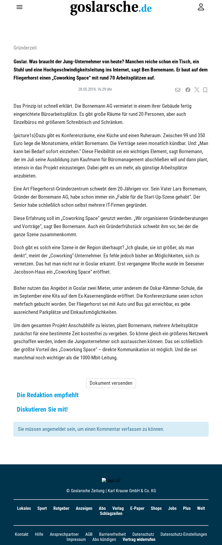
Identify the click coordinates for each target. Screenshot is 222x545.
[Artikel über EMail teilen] (177, 90)
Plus (187, 508)
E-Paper (137, 508)
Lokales (24, 508)
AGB (89, 534)
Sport (42, 508)
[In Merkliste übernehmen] (205, 90)
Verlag (118, 508)
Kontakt (21, 534)
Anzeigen (84, 508)
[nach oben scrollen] (213, 536)
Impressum (76, 539)
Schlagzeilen (111, 513)
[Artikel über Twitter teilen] (197, 90)
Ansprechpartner (64, 534)
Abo (102, 508)
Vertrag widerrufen (139, 539)
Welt (201, 508)
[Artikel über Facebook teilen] (188, 90)
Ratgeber (61, 508)
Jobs (172, 508)
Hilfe (39, 534)
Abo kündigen (104, 539)
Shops (156, 508)
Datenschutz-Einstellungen (184, 534)
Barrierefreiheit (112, 534)
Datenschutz (143, 534)
